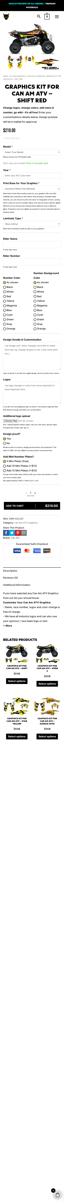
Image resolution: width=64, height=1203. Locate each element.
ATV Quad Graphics (17, 76)
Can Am (15, 537)
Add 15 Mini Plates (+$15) (21, 470)
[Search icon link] (39, 16)
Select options (16, 681)
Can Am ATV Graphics (36, 76)
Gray (9, 324)
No (8, 443)
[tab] (32, 570)
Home (5, 76)
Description (10, 570)
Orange (10, 328)
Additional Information (16, 584)
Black (9, 287)
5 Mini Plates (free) (17, 461)
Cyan (9, 314)
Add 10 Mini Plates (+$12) (21, 465)
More (9, 625)
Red (8, 296)
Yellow (10, 300)
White (10, 291)
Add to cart (32, 506)
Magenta (11, 305)
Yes (8, 438)
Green (10, 319)
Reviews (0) (10, 577)
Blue (9, 310)
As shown (12, 282)
